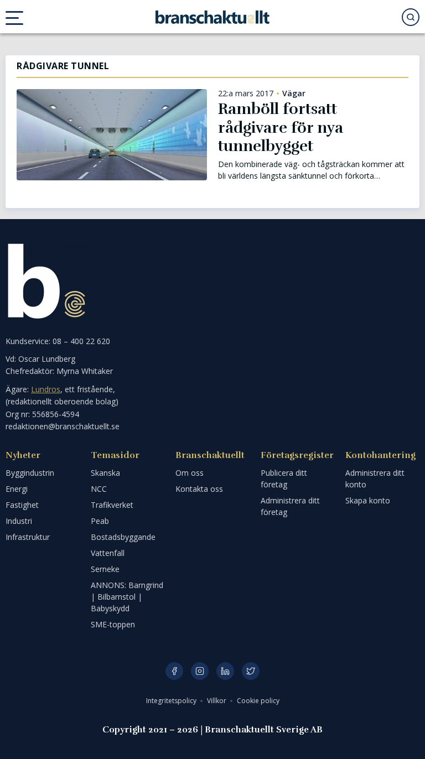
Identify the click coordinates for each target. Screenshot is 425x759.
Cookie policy (258, 700)
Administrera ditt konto (375, 478)
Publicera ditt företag (284, 478)
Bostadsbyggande (123, 537)
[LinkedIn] (225, 671)
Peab (100, 521)
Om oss (189, 472)
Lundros (45, 389)
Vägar (293, 93)
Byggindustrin (30, 472)
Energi (17, 489)
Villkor (217, 700)
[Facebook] (174, 671)
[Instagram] (200, 671)
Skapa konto (367, 500)
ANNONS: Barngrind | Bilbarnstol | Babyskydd (127, 597)
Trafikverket (112, 505)
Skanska (105, 472)
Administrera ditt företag (290, 506)
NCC (99, 489)
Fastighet (22, 505)
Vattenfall (108, 553)
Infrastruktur (28, 537)
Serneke (105, 569)
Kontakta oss (199, 489)
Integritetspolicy (172, 700)
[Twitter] (251, 671)
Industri (19, 521)
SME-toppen (113, 624)
